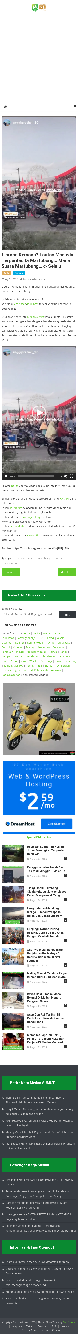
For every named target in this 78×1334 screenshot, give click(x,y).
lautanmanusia (24, 558)
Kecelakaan (33, 656)
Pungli (20, 652)
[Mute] (66, 476)
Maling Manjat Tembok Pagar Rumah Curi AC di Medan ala (47, 975)
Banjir (63, 652)
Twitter (29, 1326)
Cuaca (53, 652)
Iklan (4, 661)
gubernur (21, 670)
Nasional (7, 670)
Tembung (70, 661)
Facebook (43, 1326)
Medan (31, 317)
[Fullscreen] (71, 476)
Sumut (58, 633)
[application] (39, 413)
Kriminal (18, 647)
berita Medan (18, 526)
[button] (39, 413)
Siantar (49, 665)
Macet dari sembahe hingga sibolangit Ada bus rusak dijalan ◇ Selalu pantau (68, 572)
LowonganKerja (26, 638)
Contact (56, 1330)
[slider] (36, 476)
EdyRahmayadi (39, 670)
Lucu (41, 638)
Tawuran (18, 656)
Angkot (6, 647)
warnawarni (11, 563)
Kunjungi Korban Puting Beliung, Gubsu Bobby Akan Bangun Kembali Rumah (45, 932)
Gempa (6, 656)
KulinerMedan (35, 642)
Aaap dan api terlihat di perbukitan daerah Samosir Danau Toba (46, 1018)
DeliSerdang (63, 665)
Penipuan (7, 652)
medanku (18, 272)
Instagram (16, 508)
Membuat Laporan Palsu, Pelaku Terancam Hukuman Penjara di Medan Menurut (45, 1038)
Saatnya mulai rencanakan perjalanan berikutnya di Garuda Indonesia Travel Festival (45, 955)
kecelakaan (19, 304)
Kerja (38, 517)
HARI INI (64, 498)
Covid (50, 638)
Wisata (33, 661)
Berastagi (46, 661)
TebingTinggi (34, 665)
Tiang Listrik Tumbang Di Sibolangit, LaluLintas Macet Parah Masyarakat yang (46, 891)
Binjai (58, 661)
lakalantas (49, 656)
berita (6, 272)
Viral (23, 661)
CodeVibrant (69, 1322)
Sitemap (64, 1326)
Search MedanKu (12, 608)
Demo (50, 642)
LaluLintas (8, 638)
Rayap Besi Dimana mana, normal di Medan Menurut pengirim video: (45, 997)
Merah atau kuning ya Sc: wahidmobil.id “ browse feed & (40, 1291)
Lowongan (28, 517)
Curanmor (59, 647)
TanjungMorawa (13, 665)
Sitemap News (29, 1330)
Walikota (56, 670)
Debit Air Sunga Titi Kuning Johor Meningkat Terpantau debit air (46, 850)
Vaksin (61, 638)
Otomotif (32, 535)
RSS (54, 1326)
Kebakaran (64, 656)
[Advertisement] (39, 61)
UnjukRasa (63, 642)
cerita (40, 317)
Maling (30, 647)
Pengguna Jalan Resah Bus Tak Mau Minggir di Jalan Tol (46, 869)
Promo (14, 661)
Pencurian (43, 647)
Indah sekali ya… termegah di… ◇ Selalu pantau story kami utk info (13, 572)
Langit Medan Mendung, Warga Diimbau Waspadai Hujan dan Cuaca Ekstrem (44, 912)
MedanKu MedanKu (34, 279)
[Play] (6, 476)
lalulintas (32, 304)
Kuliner (19, 642)
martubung (44, 558)
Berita (26, 633)
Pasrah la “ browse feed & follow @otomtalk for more (38, 1262)
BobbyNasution (11, 675)
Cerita (36, 633)
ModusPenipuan (37, 652)
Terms (44, 1330)
